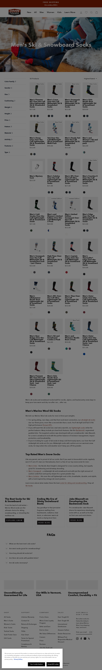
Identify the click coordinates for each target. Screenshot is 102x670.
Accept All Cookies (53, 664)
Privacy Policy (18, 659)
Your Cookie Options (36, 664)
